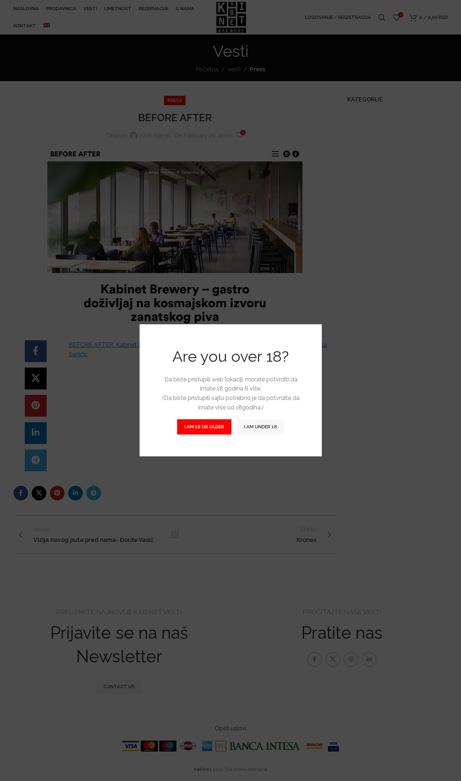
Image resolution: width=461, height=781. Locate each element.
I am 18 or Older (204, 427)
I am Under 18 (260, 427)
